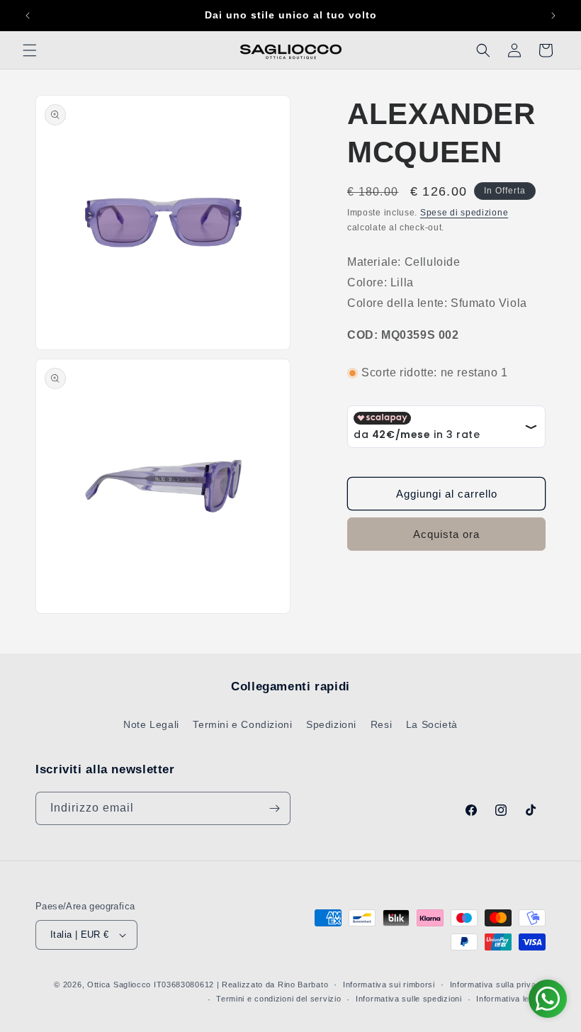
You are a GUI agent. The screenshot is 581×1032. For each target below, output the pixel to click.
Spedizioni (331, 724)
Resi (381, 724)
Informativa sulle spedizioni (409, 998)
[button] (29, 50)
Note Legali (151, 724)
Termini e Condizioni (242, 724)
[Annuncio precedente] (27, 15)
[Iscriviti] (274, 808)
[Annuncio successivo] (553, 15)
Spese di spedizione (464, 213)
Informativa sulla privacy (498, 984)
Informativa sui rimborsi (389, 984)
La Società (432, 724)
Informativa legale (511, 998)
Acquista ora (446, 534)
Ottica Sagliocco (119, 984)
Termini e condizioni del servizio (278, 998)
